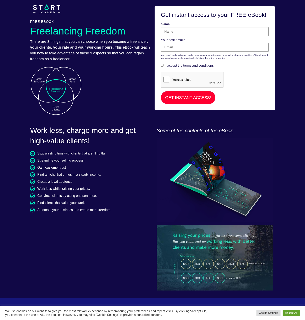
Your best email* (173, 40)
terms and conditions (198, 65)
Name (165, 24)
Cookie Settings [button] (268, 312)
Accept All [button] (291, 312)
